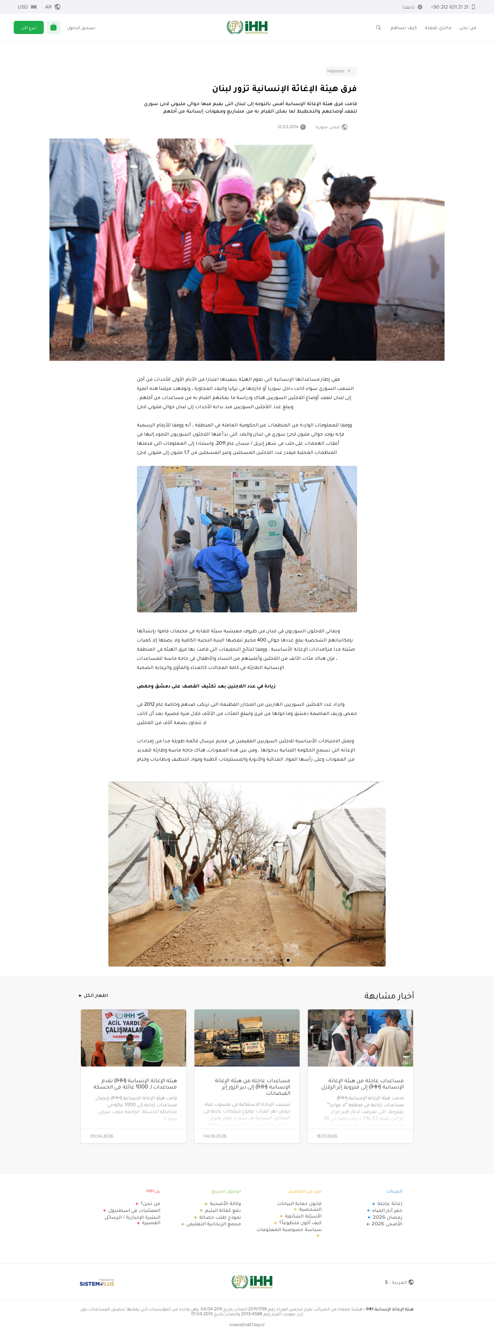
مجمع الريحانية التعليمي (213, 1223)
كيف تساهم (404, 27)
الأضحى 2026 (387, 1223)
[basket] (53, 27)
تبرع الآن (28, 27)
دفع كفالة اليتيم (223, 1210)
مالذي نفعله (438, 27)
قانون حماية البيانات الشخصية (299, 1206)
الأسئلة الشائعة (303, 1216)
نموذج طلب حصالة (220, 1217)
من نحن (467, 27)
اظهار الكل (96, 995)
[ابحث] (378, 27)
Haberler (335, 71)
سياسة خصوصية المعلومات (289, 1229)
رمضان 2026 (387, 1217)
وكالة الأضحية (225, 1203)
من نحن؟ (150, 1203)
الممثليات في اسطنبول (134, 1210)
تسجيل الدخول (81, 27)
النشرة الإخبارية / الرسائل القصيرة (132, 1220)
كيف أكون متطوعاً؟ (300, 1222)
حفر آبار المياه (387, 1210)
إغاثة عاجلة (389, 1203)
